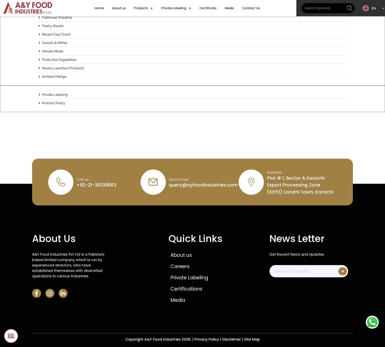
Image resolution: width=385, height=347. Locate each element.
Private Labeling (173, 8)
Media (229, 8)
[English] (366, 8)
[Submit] (342, 271)
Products (141, 8)
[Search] (350, 8)
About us (119, 8)
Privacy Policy (207, 339)
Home (99, 8)
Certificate (208, 8)
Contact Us (251, 8)
